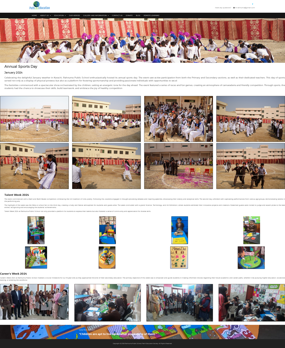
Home (34, 15)
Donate (129, 15)
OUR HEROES (74, 15)
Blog (138, 15)
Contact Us (117, 15)
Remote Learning (152, 15)
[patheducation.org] (39, 5)
